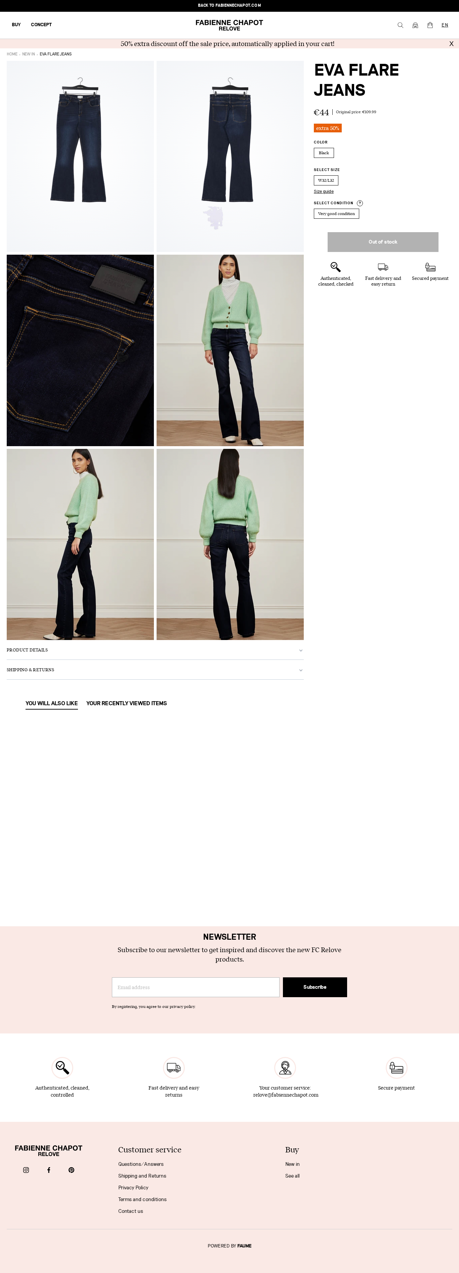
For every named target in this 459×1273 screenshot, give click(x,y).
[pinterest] (71, 1170)
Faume (244, 1246)
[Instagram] (26, 1170)
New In (28, 54)
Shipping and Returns (142, 1176)
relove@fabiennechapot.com (286, 1094)
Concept (41, 25)
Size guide (324, 191)
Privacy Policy (133, 1188)
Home (12, 54)
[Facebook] (49, 1170)
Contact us (130, 1211)
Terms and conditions (142, 1199)
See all (292, 1176)
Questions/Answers (141, 1164)
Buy (16, 25)
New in (292, 1164)
